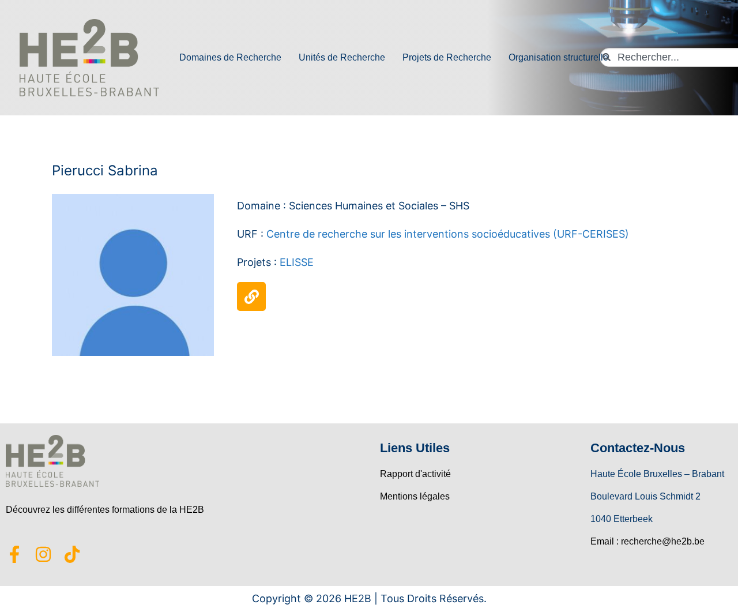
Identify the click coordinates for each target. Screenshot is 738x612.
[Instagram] (43, 554)
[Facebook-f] (14, 554)
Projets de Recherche (446, 57)
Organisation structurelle (558, 57)
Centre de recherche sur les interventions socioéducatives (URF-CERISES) (447, 234)
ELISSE (297, 262)
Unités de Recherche (342, 57)
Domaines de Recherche (230, 57)
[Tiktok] (72, 554)
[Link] (251, 296)
